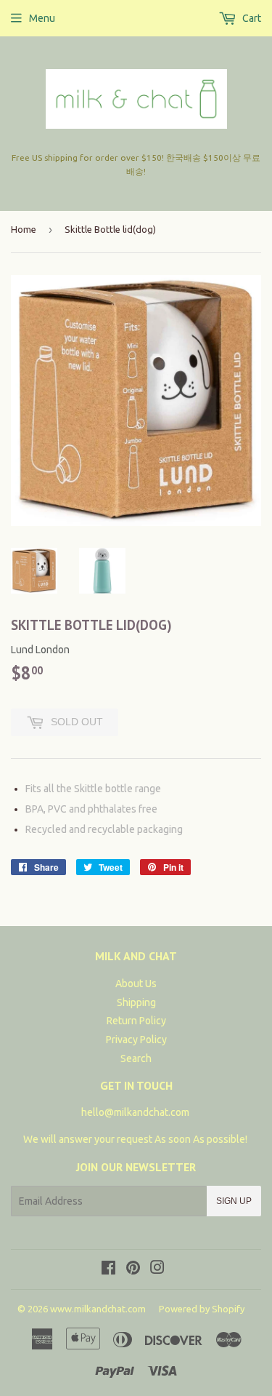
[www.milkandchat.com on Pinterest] (133, 1269)
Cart (250, 18)
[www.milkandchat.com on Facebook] (108, 1269)
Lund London (40, 649)
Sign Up (234, 1201)
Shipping (136, 1002)
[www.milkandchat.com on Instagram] (157, 1269)
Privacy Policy (136, 1039)
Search (136, 1058)
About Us (136, 983)
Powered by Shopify (201, 1309)
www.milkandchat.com (98, 1309)
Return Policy (136, 1020)
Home (23, 229)
